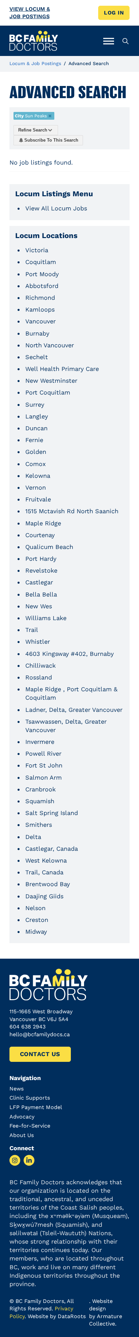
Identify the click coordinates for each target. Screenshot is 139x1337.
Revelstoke (41, 570)
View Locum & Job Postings (29, 13)
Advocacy (21, 1116)
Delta (33, 836)
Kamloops (40, 309)
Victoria (36, 250)
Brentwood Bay (47, 884)
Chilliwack (40, 665)
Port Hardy (40, 558)
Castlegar (39, 582)
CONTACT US (40, 1053)
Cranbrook (40, 789)
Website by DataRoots (57, 1316)
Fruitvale (38, 499)
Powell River (43, 753)
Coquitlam (40, 261)
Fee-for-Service (29, 1126)
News (16, 1088)
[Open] (108, 41)
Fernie (34, 439)
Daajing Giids (44, 896)
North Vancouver (49, 345)
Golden (35, 451)
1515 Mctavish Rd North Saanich (71, 511)
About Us (21, 1135)
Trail (31, 629)
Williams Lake (45, 617)
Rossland (38, 677)
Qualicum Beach (49, 546)
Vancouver (40, 321)
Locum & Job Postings (35, 63)
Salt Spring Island (51, 812)
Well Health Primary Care (62, 368)
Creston (36, 919)
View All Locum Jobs (56, 208)
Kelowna (37, 475)
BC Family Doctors (40, 1301)
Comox (35, 463)
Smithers (38, 824)
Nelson (35, 907)
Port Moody (42, 274)
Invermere (39, 741)
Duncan (36, 428)
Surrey (34, 404)
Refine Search (32, 130)
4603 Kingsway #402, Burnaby (69, 653)
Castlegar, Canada (51, 848)
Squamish (39, 801)
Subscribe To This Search (51, 140)
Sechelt (36, 356)
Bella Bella (41, 594)
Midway (36, 931)
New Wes (38, 606)
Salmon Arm (43, 777)
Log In (114, 12)
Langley (36, 416)
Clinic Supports (29, 1098)
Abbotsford (41, 285)
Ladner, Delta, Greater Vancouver (73, 709)
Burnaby (37, 333)
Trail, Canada (44, 872)
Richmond (40, 297)
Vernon (35, 487)
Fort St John (43, 765)
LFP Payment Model (35, 1107)
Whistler (37, 641)
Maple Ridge (43, 523)
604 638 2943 (27, 1026)
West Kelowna (46, 860)
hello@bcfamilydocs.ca (39, 1034)
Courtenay (40, 535)
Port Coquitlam (47, 392)
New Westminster (51, 380)
